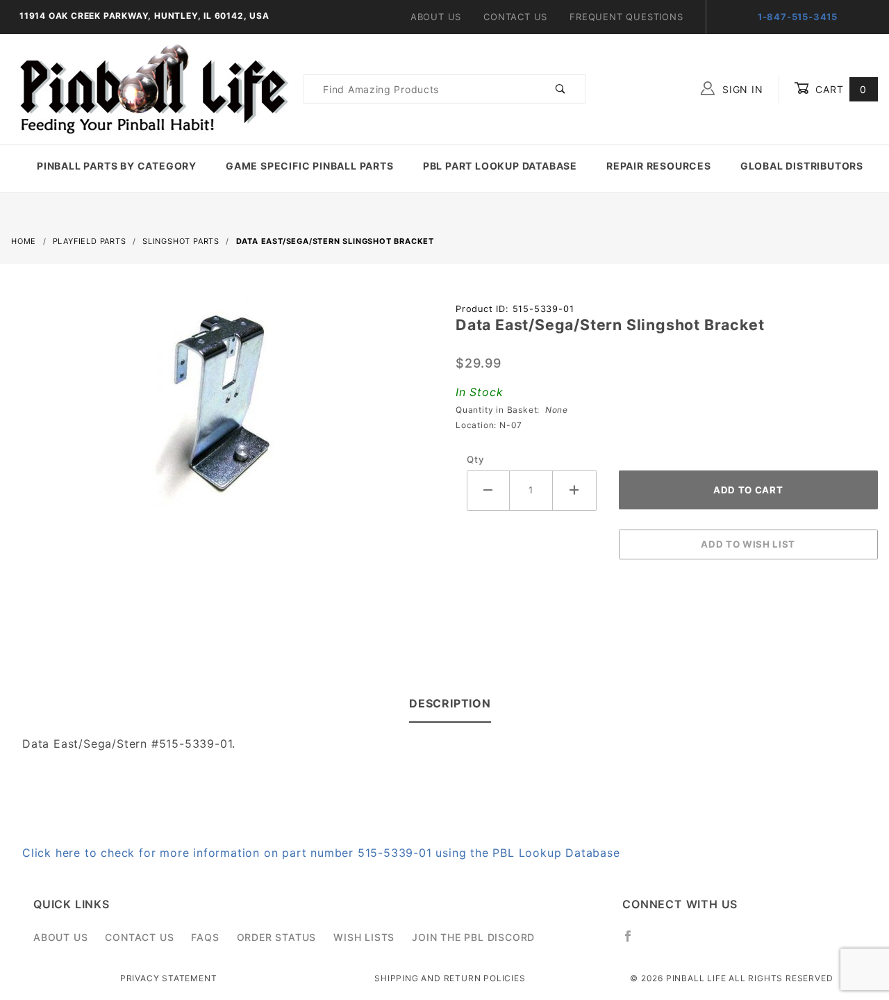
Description (450, 703)
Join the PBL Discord (473, 937)
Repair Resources (658, 166)
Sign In (741, 89)
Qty (475, 459)
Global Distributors (801, 166)
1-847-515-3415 (798, 16)
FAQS (205, 937)
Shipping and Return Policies (449, 978)
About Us (435, 16)
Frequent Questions (626, 16)
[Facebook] (633, 942)
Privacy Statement (168, 978)
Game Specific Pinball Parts (310, 166)
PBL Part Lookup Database (500, 166)
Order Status (277, 937)
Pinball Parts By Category (117, 166)
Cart (839, 89)
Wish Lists (363, 937)
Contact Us (515, 16)
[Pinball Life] (150, 88)
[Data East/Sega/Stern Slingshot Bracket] (222, 409)
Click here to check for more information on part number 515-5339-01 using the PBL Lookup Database (321, 853)
